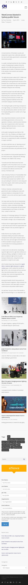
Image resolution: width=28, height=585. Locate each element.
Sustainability (16, 385)
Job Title (4, 492)
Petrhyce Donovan (6, 385)
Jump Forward (13, 353)
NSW (19, 444)
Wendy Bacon (17, 447)
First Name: (5, 480)
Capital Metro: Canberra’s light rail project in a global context (13, 266)
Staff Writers (4, 353)
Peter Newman (6, 447)
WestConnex (5, 450)
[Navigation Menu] (25, 7)
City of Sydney (12, 442)
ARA (9, 436)
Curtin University (6, 444)
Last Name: (5, 486)
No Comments (14, 320)
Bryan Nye (4, 442)
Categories (4, 565)
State (3, 22)
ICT (9, 320)
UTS (12, 447)
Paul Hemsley (7, 20)
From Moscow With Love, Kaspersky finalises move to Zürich (12, 317)
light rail (14, 444)
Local (22, 20)
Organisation (5, 499)
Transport (8, 22)
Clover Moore (20, 442)
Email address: (6, 505)
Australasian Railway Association (16, 439)
